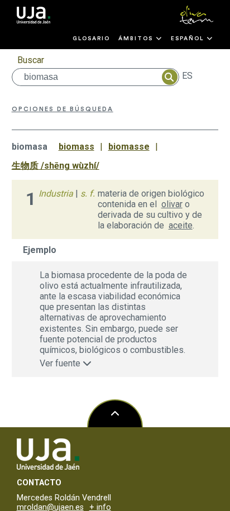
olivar (172, 204)
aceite (181, 225)
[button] (140, 38)
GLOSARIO (91, 38)
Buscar (30, 60)
